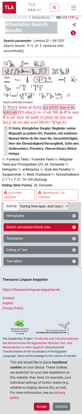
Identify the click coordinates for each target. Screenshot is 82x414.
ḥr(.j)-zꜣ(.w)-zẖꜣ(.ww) (20, 122)
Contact (8, 298)
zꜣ (41, 117)
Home (8, 18)
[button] (74, 25)
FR (72, 18)
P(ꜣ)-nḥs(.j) (27, 112)
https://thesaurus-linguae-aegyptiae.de (31, 290)
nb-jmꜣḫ (32, 117)
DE (65, 18)
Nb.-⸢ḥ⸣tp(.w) (52, 122)
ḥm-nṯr (66, 117)
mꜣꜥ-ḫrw (17, 117)
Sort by (11, 206)
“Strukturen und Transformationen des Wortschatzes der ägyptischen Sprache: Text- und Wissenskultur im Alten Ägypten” (40, 343)
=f (43, 112)
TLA (9, 8)
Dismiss (61, 407)
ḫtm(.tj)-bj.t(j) (30, 107)
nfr (49, 112)
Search (22, 18)
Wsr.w (12, 107)
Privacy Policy (13, 308)
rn (39, 112)
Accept (42, 407)
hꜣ (4, 107)
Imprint (8, 303)
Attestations (41, 18)
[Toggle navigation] (73, 7)
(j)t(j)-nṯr (51, 117)
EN (58, 18)
